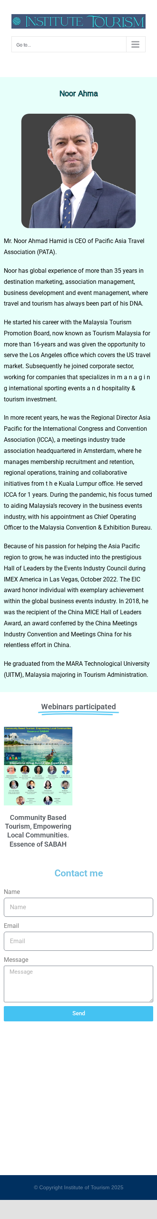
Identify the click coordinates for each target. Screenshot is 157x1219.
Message (16, 959)
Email (11, 925)
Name (12, 891)
